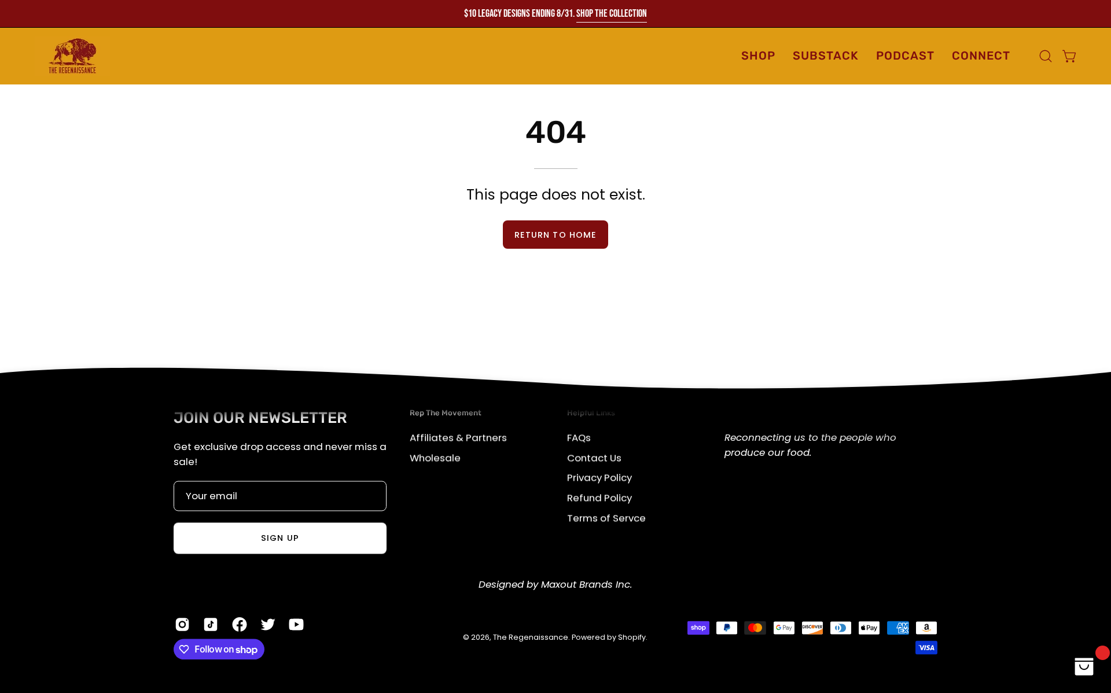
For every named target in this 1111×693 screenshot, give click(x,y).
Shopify (632, 637)
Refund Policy (599, 497)
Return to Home (555, 235)
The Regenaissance (530, 637)
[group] (555, 13)
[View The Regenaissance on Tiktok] (208, 624)
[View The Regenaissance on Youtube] (294, 624)
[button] (981, 56)
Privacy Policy (599, 477)
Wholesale (435, 458)
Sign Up (280, 538)
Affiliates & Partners (458, 437)
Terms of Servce (606, 517)
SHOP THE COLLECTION (611, 14)
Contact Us (594, 458)
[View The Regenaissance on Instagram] (180, 624)
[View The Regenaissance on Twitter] (266, 624)
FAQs (579, 437)
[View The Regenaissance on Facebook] (237, 624)
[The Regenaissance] (72, 56)
